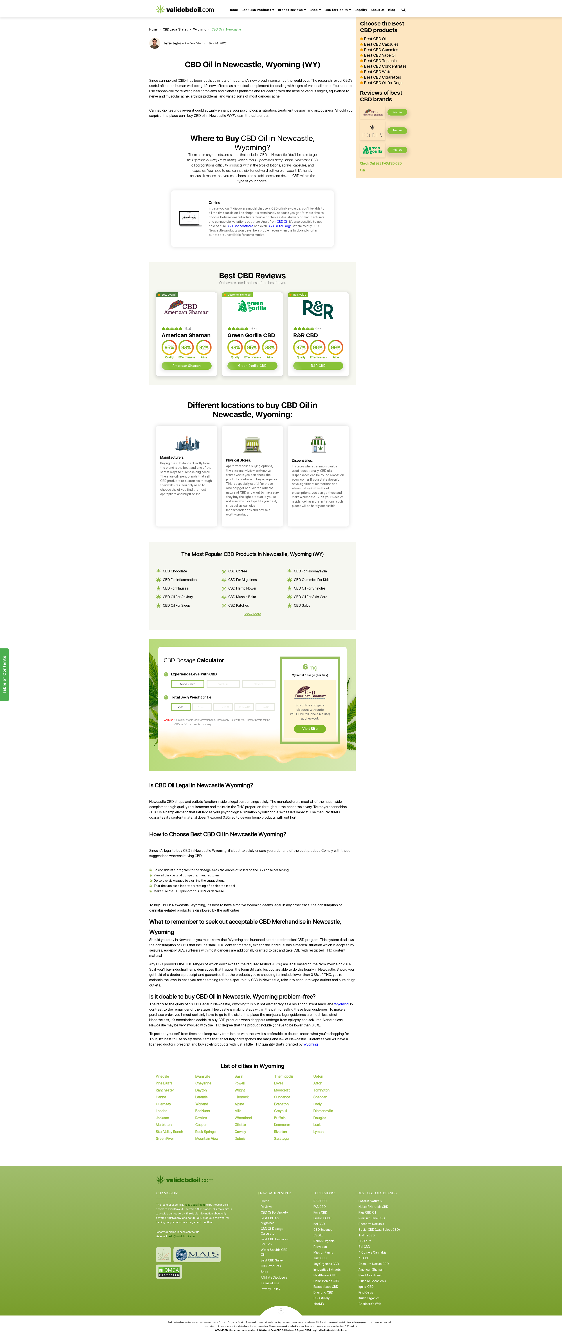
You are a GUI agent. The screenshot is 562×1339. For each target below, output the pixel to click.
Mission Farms (323, 1252)
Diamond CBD (323, 1292)
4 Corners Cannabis (372, 1252)
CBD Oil (282, 221)
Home (233, 10)
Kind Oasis (365, 1292)
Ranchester (165, 1090)
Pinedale (162, 1076)
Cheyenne (203, 1083)
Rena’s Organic (324, 1241)
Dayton (201, 1090)
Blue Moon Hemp (370, 1275)
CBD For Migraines (242, 580)
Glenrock (242, 1097)
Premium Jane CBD (371, 1218)
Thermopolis (284, 1076)
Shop (264, 1272)
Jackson (162, 1118)
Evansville (202, 1076)
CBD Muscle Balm (242, 597)
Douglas (319, 1118)
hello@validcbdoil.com (182, 1236)
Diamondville (323, 1111)
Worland (201, 1104)
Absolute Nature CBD (373, 1264)
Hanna (161, 1097)
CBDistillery (321, 1298)
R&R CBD (318, 365)
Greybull (280, 1111)
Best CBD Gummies (381, 50)
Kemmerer (282, 1125)
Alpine (239, 1104)
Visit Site (310, 729)
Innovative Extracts (327, 1269)
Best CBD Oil (375, 39)
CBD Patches (238, 605)
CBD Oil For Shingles (310, 588)
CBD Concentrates (240, 226)
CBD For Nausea (176, 588)
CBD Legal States (175, 29)
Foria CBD (320, 1212)
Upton (318, 1076)
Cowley (240, 1132)
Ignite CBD (366, 1286)
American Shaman (187, 365)
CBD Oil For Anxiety (178, 597)
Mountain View (206, 1138)
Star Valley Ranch (169, 1132)
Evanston (281, 1104)
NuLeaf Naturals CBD (373, 1207)
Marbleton (164, 1125)
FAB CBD (319, 1207)
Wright (240, 1090)
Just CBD (320, 1258)
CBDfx (318, 1235)
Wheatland (243, 1118)
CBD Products (271, 1266)
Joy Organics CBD (326, 1264)
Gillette (240, 1125)
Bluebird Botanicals (372, 1281)
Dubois (240, 1138)
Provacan (320, 1247)
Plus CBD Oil (367, 1212)
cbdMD (318, 1304)
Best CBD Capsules (381, 44)
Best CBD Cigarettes (382, 77)
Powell (240, 1083)
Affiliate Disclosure (274, 1277)
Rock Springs (205, 1132)
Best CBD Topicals (380, 61)
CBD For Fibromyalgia (310, 571)
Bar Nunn (202, 1111)
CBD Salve (302, 605)
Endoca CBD (322, 1218)
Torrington (321, 1090)
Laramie (201, 1097)
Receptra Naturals (371, 1224)
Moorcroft (282, 1090)
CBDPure (364, 1241)
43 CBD (363, 1258)
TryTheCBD (366, 1235)
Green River (165, 1138)
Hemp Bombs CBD (326, 1281)
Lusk (317, 1125)
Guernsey (163, 1104)
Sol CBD (364, 1247)
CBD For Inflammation (180, 580)
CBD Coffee (237, 571)
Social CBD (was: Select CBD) (379, 1229)
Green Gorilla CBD (252, 365)
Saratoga (281, 1138)
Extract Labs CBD (325, 1286)
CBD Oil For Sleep (176, 605)
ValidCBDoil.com (194, 1204)
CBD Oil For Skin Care (310, 597)
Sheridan (320, 1097)
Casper (201, 1125)
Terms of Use (270, 1283)
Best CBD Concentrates (385, 66)
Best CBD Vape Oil (380, 55)
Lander (161, 1111)
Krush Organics (369, 1298)
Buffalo (280, 1118)
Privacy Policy (270, 1289)
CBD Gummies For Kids (312, 580)
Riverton (280, 1132)
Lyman (318, 1132)
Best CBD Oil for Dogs (383, 83)
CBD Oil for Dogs (280, 226)
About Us (378, 10)
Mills (238, 1111)
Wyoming (199, 29)
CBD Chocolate (175, 571)
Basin (239, 1076)
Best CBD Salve (272, 1260)
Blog (391, 10)
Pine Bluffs (164, 1083)
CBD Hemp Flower (242, 588)
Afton (317, 1083)
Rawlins (201, 1118)
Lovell (278, 1083)
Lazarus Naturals (370, 1201)
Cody (317, 1104)
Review (397, 112)
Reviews (266, 1207)
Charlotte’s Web (369, 1304)
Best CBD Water (378, 72)
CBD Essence (322, 1229)
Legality (361, 10)
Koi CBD (319, 1224)
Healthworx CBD (325, 1275)
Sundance (282, 1097)
